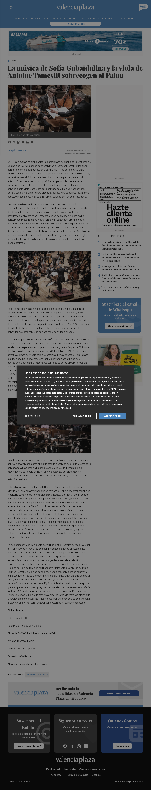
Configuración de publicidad (50, 404)
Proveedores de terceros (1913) (101, 389)
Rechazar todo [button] (82, 416)
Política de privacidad (60, 408)
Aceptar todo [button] (112, 416)
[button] (33, 416)
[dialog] (75, 395)
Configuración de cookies (37, 408)
